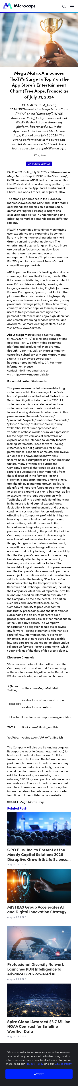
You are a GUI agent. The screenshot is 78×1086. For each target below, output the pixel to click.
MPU (28, 338)
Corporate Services (39, 163)
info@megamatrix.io (31, 370)
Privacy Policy (35, 1063)
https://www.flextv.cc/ (27, 328)
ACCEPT (39, 1074)
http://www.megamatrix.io (31, 374)
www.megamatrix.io (50, 751)
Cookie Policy (63, 1063)
